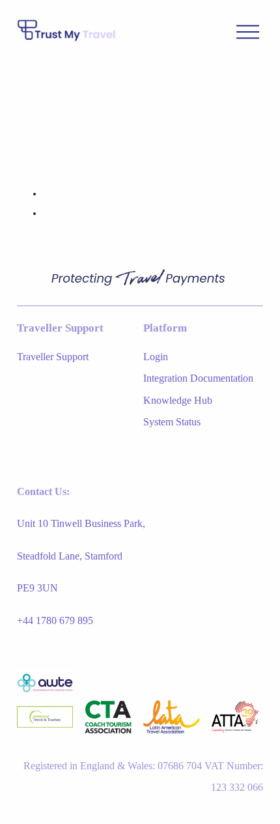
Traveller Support (53, 356)
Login (155, 356)
